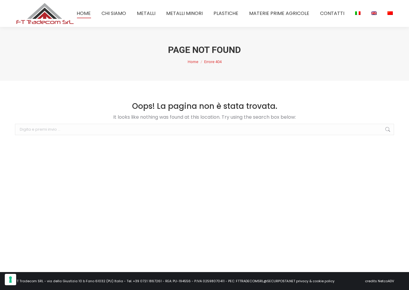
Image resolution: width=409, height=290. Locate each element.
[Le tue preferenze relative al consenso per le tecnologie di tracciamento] (10, 279)
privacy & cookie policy (315, 281)
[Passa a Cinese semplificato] (390, 13)
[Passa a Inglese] (374, 13)
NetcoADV (386, 281)
